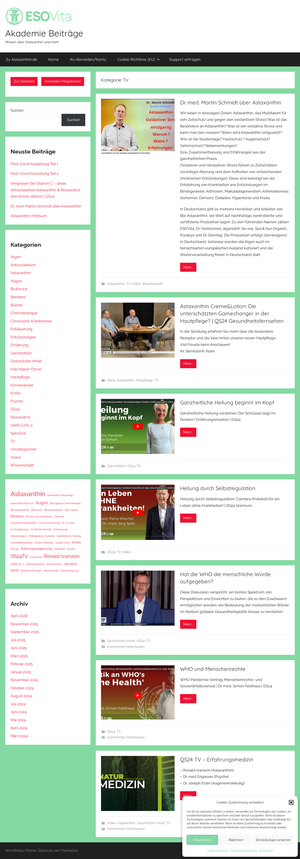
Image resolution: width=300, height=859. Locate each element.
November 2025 (24, 624)
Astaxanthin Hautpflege (60, 495)
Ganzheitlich (116, 466)
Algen (16, 257)
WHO (15, 570)
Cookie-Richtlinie (217, 850)
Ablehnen (235, 840)
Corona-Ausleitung (49, 522)
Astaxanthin (116, 284)
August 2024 (21, 696)
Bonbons (18, 297)
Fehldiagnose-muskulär (42, 536)
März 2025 (19, 656)
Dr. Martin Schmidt (41, 529)
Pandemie (59, 549)
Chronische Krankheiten (31, 321)
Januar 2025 (21, 672)
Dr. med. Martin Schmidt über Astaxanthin (230, 102)
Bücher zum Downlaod (39, 516)
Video (136, 284)
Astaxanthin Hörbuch (29, 216)
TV (128, 284)
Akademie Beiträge (44, 33)
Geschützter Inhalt (121, 641)
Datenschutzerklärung (243, 850)
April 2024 (19, 728)
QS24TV (19, 556)
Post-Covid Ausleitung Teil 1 (34, 164)
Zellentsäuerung (69, 570)
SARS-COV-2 (22, 425)
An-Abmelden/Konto (88, 59)
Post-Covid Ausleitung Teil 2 (35, 173)
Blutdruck (19, 289)
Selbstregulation (35, 564)
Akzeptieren (202, 840)
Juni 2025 (19, 648)
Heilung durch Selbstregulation (217, 488)
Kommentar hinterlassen (126, 647)
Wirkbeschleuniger (31, 570)
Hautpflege (144, 380)
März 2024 (19, 736)
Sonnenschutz (54, 564)
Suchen (17, 110)
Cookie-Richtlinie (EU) (136, 59)
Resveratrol (20, 417)
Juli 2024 (18, 704)
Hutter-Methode (44, 542)
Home (53, 59)
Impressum (266, 850)
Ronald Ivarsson (62, 556)
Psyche (17, 401)
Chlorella (59, 516)
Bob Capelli (71, 510)
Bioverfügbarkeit (20, 510)
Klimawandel (22, 385)
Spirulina (18, 433)
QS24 (111, 380)
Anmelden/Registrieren (63, 81)
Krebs (15, 393)
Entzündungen (23, 337)
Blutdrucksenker (53, 510)
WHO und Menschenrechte (213, 669)
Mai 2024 (18, 720)
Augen (16, 281)
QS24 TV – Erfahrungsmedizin (216, 759)
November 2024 (24, 680)
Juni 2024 (19, 712)
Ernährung (20, 345)
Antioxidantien (23, 265)
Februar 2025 (22, 664)
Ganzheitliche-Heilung (69, 536)
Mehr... (188, 267)
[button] (291, 802)
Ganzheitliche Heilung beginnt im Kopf (227, 402)
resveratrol (36, 557)
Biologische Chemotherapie (65, 503)
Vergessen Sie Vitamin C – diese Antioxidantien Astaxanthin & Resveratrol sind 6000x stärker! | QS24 (45, 190)
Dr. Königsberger (20, 529)
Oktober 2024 (22, 688)
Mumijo (15, 549)
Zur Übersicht (24, 81)
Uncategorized (23, 449)
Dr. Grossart (68, 522)
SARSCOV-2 (17, 564)
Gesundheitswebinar (22, 542)
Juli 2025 (18, 640)
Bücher (17, 305)
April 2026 (19, 616)
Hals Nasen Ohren (26, 369)
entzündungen (19, 536)
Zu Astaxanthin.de (21, 59)
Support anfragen (185, 59)
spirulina (70, 564)
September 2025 (25, 632)
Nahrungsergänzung (36, 549)
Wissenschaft (152, 284)
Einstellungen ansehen (273, 840)
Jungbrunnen (62, 542)
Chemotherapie (24, 313)
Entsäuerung (22, 329)
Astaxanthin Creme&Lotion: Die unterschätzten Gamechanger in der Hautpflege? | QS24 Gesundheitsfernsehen (232, 313)
